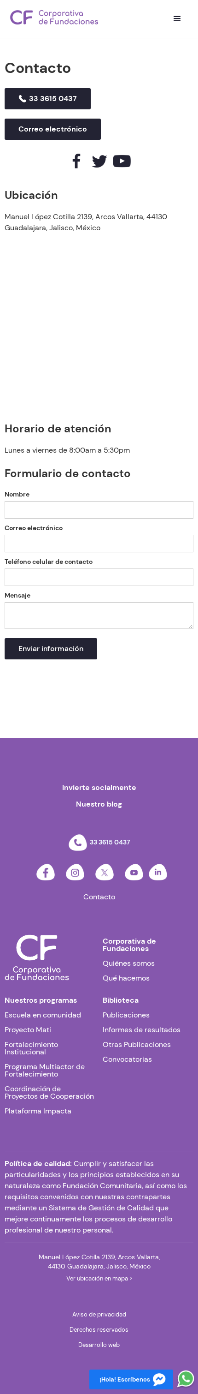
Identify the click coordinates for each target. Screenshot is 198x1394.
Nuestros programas (41, 1000)
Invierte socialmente (99, 787)
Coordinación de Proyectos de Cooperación (49, 1092)
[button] (177, 18)
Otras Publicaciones (137, 1044)
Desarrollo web (99, 1345)
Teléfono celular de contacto (49, 561)
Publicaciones (126, 1015)
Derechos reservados (99, 1330)
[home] (54, 17)
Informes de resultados (142, 1030)
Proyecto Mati (28, 1030)
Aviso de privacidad (99, 1314)
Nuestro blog (99, 804)
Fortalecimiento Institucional (31, 1048)
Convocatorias (127, 1059)
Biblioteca (121, 1000)
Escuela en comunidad (43, 1015)
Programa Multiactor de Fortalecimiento (45, 1070)
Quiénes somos (129, 963)
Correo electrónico (34, 528)
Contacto (99, 897)
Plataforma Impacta (38, 1111)
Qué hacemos (126, 978)
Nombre (17, 494)
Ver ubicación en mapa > (99, 1278)
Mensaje (17, 595)
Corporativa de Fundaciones (129, 945)
